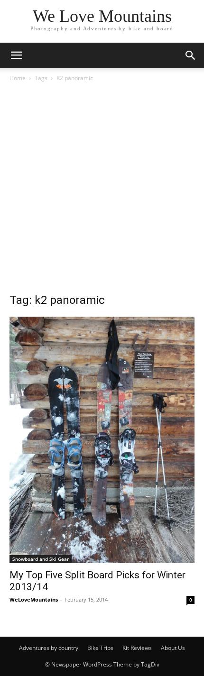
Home (17, 78)
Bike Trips (100, 648)
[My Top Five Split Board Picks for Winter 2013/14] (102, 440)
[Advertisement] (102, 190)
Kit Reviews (137, 648)
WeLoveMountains (33, 599)
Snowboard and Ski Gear (40, 559)
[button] (16, 55)
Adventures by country (48, 648)
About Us (173, 648)
